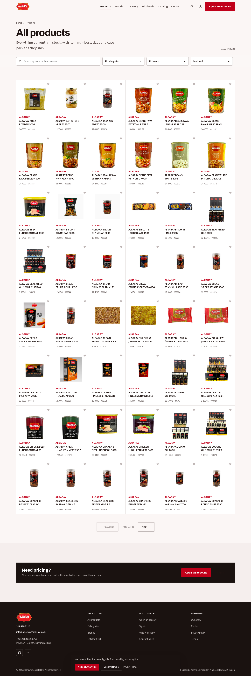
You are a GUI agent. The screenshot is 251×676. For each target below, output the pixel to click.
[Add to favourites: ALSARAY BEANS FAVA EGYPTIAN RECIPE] (158, 84)
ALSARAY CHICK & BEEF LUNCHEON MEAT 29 (32, 448)
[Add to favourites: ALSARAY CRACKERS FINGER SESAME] (158, 464)
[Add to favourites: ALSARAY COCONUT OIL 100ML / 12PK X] (230, 410)
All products (93, 620)
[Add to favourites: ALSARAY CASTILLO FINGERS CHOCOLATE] (121, 355)
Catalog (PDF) (94, 639)
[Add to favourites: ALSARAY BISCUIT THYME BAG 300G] (85, 193)
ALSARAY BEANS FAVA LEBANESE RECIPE (177, 122)
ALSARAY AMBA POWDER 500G (27, 122)
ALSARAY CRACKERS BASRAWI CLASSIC (30, 502)
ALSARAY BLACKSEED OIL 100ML (213, 231)
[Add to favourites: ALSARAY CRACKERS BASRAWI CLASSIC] (48, 464)
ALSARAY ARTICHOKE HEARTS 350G (67, 122)
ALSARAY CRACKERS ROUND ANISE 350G (212, 502)
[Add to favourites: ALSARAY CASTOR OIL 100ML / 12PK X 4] (230, 355)
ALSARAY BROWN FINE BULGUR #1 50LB (104, 339)
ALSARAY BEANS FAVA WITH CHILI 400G (140, 177)
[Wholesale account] (200, 6)
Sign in (221, 572)
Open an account (220, 6)
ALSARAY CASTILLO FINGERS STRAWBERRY (141, 394)
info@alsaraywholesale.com (31, 632)
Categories (93, 626)
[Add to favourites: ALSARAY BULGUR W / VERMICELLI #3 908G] (230, 301)
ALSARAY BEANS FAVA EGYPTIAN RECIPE (140, 122)
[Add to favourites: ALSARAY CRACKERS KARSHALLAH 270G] (194, 464)
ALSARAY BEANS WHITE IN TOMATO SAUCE (214, 177)
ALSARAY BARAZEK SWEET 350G (102, 122)
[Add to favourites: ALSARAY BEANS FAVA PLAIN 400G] (85, 138)
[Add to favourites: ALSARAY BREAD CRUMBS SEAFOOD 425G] (158, 247)
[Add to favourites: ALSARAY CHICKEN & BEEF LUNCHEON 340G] (121, 410)
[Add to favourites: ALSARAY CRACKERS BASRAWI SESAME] (85, 464)
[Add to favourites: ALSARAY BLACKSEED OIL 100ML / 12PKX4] (48, 247)
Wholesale (148, 6)
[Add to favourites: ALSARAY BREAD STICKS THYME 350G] (85, 301)
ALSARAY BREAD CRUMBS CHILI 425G (66, 285)
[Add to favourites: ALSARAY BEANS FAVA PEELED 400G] (48, 138)
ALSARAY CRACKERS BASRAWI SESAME (66, 502)
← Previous (107, 527)
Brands (119, 6)
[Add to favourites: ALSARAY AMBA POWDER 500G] (48, 84)
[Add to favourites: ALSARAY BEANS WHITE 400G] (194, 138)
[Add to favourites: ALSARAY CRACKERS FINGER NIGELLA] (121, 464)
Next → (146, 527)
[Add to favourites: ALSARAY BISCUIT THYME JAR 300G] (121, 193)
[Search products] (191, 6)
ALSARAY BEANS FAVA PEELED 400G (29, 177)
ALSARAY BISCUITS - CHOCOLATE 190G (139, 231)
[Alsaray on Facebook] (28, 652)
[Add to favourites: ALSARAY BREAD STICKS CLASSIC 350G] (194, 247)
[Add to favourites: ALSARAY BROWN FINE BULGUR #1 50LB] (121, 301)
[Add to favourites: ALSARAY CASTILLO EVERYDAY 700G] (48, 355)
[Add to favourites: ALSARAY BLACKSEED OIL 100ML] (230, 193)
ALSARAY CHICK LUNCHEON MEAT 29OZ (68, 448)
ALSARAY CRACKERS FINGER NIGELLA (103, 502)
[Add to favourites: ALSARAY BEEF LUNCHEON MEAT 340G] (48, 193)
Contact (176, 6)
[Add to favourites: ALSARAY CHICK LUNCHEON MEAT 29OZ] (85, 410)
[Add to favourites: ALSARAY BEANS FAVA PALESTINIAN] (230, 84)
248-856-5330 (23, 626)
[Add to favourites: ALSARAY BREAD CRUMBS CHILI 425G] (85, 247)
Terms (194, 639)
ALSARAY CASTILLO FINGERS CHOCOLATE (103, 394)
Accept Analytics (87, 667)
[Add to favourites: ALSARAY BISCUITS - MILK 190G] (194, 193)
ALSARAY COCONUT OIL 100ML (175, 448)
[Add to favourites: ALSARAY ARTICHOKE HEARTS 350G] (85, 84)
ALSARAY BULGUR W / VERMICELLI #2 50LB (140, 339)
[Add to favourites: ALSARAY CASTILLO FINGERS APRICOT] (85, 355)
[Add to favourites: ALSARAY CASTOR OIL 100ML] (194, 355)
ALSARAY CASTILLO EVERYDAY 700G (29, 394)
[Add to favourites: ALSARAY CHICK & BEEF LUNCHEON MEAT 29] (48, 410)
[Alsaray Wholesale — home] (23, 6)
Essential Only (111, 667)
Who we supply (147, 633)
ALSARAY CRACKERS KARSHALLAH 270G (176, 502)
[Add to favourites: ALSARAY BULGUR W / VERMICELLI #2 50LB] (158, 301)
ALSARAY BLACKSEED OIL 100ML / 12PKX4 (31, 285)
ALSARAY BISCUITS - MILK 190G (175, 231)
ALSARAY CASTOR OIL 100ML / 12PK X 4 (212, 394)
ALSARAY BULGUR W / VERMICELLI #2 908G (176, 339)
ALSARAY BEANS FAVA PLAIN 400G (64, 177)
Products (105, 6)
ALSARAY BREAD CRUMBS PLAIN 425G (103, 285)
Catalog (163, 6)
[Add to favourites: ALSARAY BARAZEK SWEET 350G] (121, 84)
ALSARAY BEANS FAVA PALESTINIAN (211, 122)
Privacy (126, 666)
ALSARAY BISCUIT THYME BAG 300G (65, 231)
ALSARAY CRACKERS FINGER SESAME (139, 502)
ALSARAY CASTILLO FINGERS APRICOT (66, 394)
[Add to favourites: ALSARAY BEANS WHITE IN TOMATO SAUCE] (230, 138)
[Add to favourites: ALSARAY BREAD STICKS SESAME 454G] (48, 301)
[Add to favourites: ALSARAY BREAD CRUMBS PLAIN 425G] (121, 247)
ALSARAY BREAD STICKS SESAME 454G (30, 339)
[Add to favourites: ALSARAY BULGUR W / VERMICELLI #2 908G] (194, 301)
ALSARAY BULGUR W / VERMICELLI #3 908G (213, 339)
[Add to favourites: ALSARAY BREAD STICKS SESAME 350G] (230, 247)
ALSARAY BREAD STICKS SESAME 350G (212, 285)
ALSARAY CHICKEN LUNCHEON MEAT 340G (141, 448)
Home (19, 22)
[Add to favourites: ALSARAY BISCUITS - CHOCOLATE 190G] (158, 193)
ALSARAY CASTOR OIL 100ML (174, 394)
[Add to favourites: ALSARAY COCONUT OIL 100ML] (194, 410)
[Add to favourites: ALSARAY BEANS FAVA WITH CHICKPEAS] (121, 138)
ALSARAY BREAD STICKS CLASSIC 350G (177, 285)
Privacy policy (198, 633)
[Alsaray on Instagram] (19, 652)
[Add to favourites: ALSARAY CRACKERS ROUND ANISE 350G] (230, 464)
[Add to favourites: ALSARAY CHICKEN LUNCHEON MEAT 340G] (158, 410)
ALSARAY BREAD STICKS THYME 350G (66, 339)
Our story (196, 620)
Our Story (132, 6)
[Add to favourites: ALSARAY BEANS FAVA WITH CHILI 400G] (158, 138)
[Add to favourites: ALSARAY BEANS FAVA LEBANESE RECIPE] (194, 84)
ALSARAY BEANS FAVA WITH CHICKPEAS (104, 177)
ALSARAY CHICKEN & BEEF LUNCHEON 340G (104, 448)
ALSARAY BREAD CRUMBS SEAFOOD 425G (141, 285)
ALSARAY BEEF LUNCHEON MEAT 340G (31, 231)
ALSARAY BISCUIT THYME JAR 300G (101, 231)
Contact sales (146, 639)
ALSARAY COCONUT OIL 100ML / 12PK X (212, 448)
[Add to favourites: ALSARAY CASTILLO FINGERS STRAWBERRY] (158, 355)
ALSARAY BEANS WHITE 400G (174, 177)
